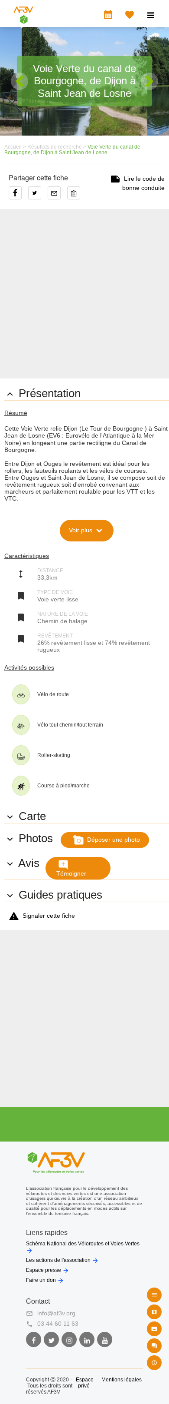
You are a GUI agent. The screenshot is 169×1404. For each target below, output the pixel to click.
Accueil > (15, 147)
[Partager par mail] (57, 196)
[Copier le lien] (75, 196)
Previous (19, 81)
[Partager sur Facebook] (18, 196)
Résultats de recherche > (57, 147)
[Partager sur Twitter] (38, 196)
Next (149, 81)
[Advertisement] (84, 293)
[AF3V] (23, 20)
